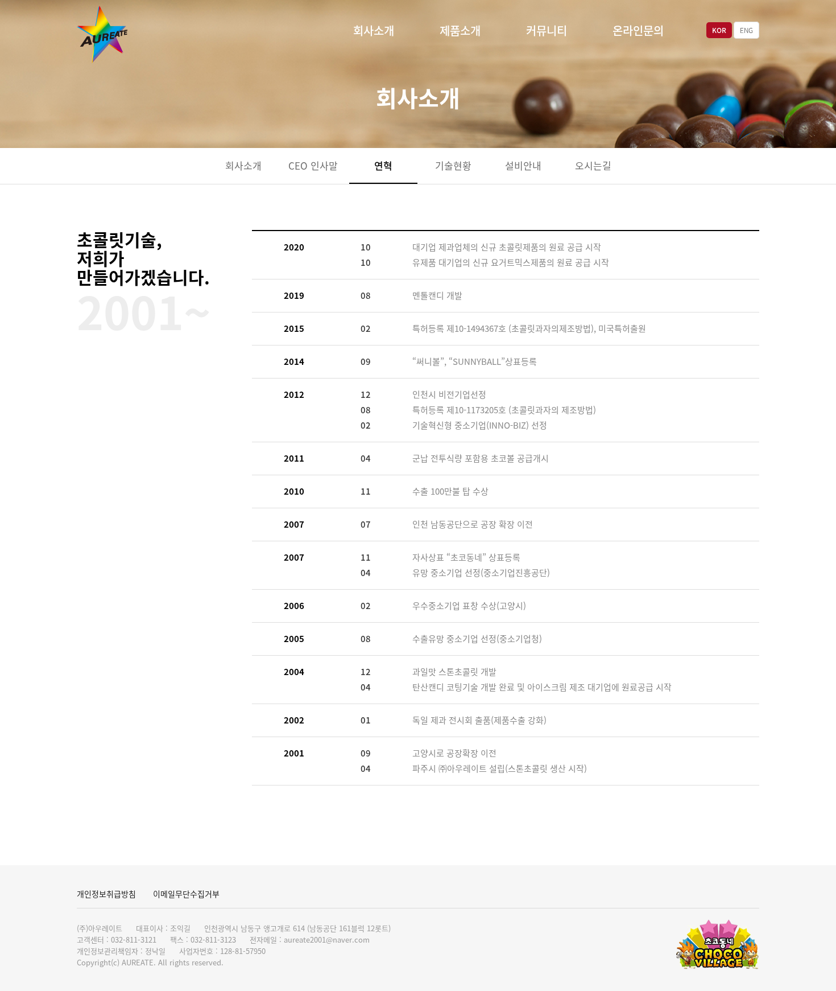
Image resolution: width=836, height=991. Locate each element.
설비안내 (523, 165)
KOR (719, 30)
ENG (746, 30)
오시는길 (593, 165)
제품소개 (460, 30)
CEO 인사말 (313, 165)
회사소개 (373, 30)
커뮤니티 (546, 30)
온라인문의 (638, 30)
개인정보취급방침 (106, 893)
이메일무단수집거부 (186, 893)
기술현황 (453, 165)
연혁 (383, 165)
